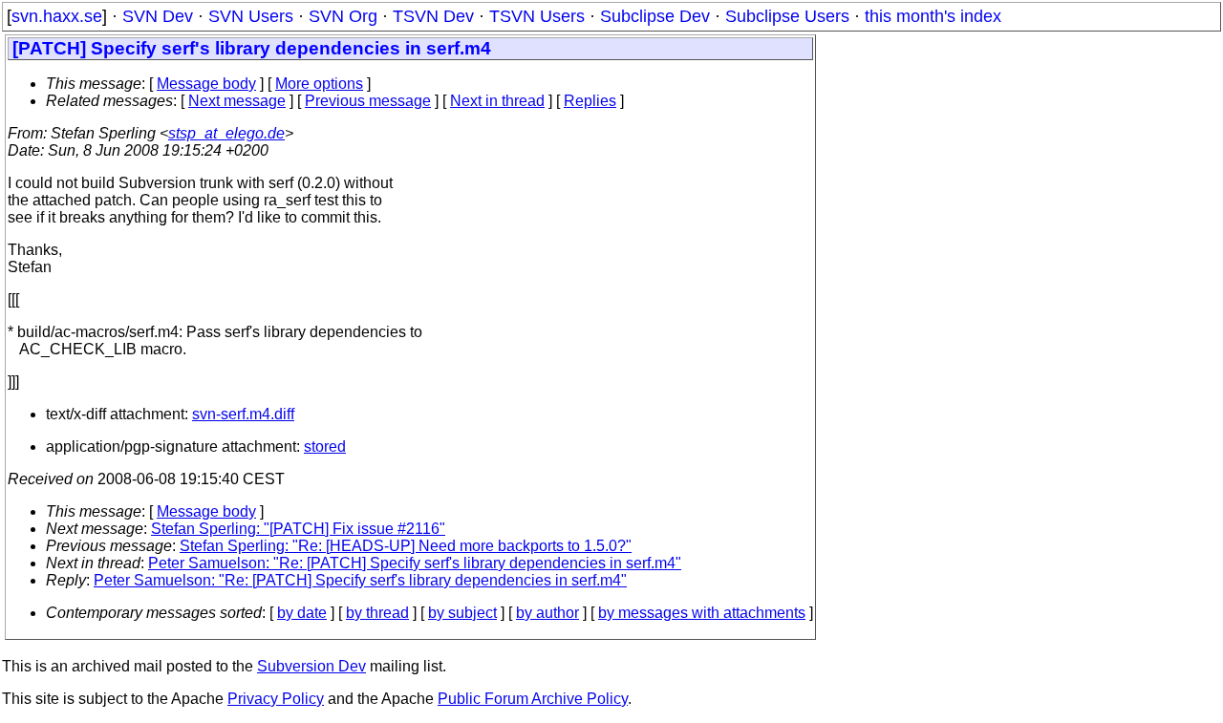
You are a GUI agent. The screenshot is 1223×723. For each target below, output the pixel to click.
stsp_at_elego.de (226, 133)
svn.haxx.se (56, 16)
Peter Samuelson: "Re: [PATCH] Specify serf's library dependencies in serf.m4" (414, 563)
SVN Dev (157, 16)
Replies (590, 101)
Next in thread (497, 101)
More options (319, 83)
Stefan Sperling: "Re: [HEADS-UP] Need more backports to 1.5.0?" (406, 546)
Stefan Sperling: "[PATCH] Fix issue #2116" (298, 529)
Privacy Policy (275, 699)
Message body (206, 83)
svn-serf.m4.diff (243, 414)
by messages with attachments (701, 613)
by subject (462, 613)
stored (325, 446)
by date (302, 613)
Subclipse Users (787, 16)
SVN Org (343, 16)
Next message (237, 101)
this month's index (933, 16)
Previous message (368, 101)
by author (547, 613)
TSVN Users (537, 16)
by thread (377, 613)
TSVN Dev (433, 16)
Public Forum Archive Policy (533, 699)
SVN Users (250, 16)
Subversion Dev (311, 666)
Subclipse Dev (655, 16)
